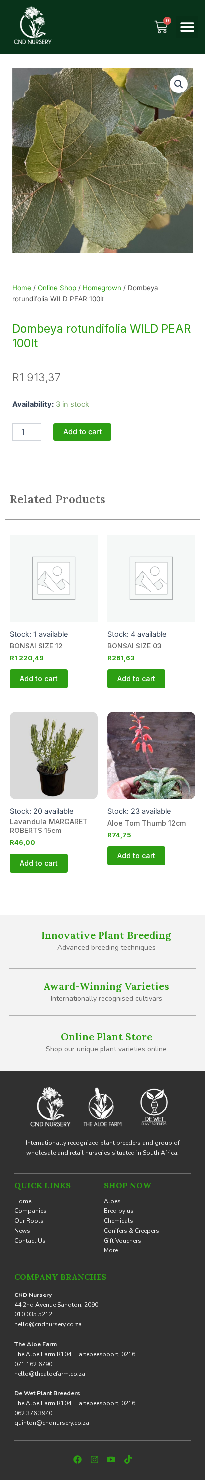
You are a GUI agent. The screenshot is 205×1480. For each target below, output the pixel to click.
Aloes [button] (112, 1201)
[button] (187, 27)
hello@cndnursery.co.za (48, 1324)
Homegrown (102, 288)
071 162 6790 (33, 1364)
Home (21, 288)
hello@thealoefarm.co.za (49, 1374)
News (22, 1231)
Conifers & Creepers (131, 1231)
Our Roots (29, 1221)
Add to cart (82, 431)
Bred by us (119, 1211)
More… (113, 1250)
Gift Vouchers (122, 1241)
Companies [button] (30, 1211)
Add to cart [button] (39, 678)
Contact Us (30, 1241)
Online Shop (57, 288)
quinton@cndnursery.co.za (51, 1423)
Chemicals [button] (118, 1221)
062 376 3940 (33, 1413)
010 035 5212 (33, 1314)
